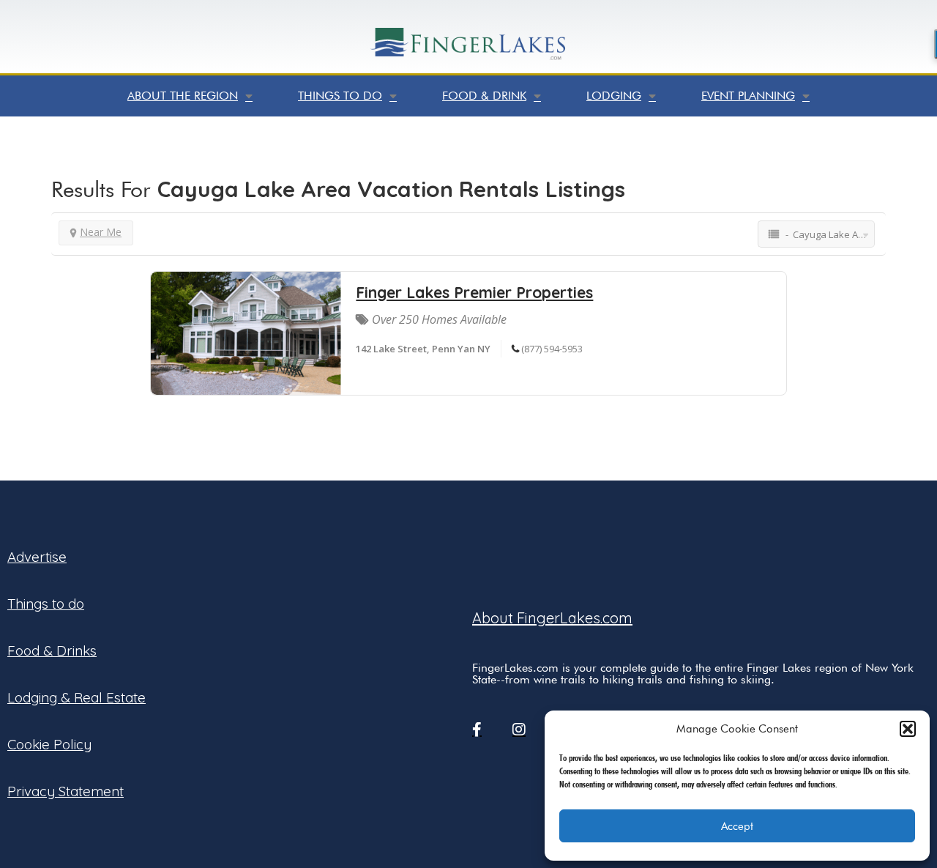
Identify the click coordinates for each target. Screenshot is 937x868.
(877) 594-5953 (552, 348)
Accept (737, 826)
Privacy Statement (65, 791)
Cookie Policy (49, 744)
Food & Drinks (52, 650)
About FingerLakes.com (552, 618)
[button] (907, 729)
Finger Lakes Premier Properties (474, 292)
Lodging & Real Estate (76, 697)
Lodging (613, 96)
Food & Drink (484, 96)
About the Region (182, 96)
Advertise (37, 556)
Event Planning (748, 96)
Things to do (340, 96)
